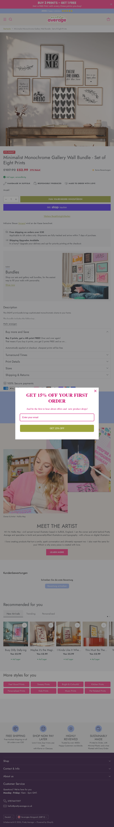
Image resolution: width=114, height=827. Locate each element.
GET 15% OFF (57, 428)
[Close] (95, 391)
